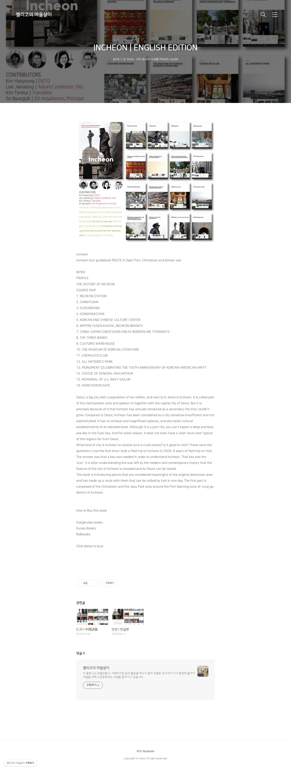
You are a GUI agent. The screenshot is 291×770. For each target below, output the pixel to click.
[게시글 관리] (96, 583)
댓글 (80, 653)
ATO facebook (145, 751)
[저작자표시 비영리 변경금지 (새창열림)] (123, 583)
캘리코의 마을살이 (34, 14)
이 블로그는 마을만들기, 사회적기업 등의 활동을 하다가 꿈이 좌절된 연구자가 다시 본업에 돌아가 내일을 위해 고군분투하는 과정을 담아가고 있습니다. (139, 675)
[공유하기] (91, 583)
